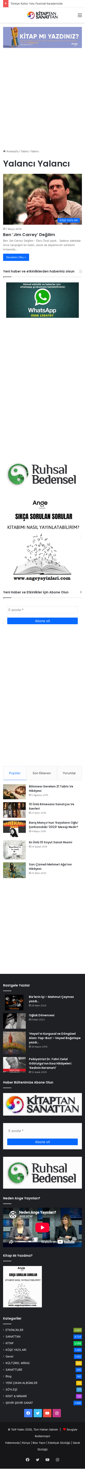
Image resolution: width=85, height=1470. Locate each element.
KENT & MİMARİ (16, 1396)
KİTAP (10, 1343)
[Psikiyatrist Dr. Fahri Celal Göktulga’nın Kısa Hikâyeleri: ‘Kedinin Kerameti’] (14, 1065)
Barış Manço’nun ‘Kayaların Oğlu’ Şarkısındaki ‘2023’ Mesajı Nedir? (53, 825)
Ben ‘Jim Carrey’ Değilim (29, 235)
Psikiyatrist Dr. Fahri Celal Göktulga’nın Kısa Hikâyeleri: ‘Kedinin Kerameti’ (50, 1063)
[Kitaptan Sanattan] (42, 15)
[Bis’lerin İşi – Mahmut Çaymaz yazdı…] (14, 1002)
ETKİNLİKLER (14, 1330)
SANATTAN (13, 1336)
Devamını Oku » (16, 257)
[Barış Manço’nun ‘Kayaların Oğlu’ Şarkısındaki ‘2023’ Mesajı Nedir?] (14, 829)
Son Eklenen (42, 773)
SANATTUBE (14, 1369)
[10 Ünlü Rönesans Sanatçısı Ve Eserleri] (14, 809)
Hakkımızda (12, 1442)
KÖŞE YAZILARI (16, 1349)
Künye (26, 1442)
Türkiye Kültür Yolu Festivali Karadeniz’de (37, 3)
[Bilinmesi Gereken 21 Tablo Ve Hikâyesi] (14, 791)
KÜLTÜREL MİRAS (18, 1363)
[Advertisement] (42, 99)
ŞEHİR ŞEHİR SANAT (19, 1402)
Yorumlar (69, 773)
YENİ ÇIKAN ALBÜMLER (21, 1383)
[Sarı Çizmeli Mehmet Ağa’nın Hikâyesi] (14, 870)
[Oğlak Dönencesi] (14, 1021)
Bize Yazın (39, 1442)
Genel (9, 1356)
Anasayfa (12, 151)
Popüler (15, 773)
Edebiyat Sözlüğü (59, 1442)
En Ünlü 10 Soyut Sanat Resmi (50, 842)
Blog (8, 1376)
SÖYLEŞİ (11, 1389)
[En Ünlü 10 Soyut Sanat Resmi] (14, 849)
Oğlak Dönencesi (41, 1015)
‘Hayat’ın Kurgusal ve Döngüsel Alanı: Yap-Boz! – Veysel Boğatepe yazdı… (55, 1038)
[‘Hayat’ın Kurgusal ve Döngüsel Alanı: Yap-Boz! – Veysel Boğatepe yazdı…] (14, 1043)
